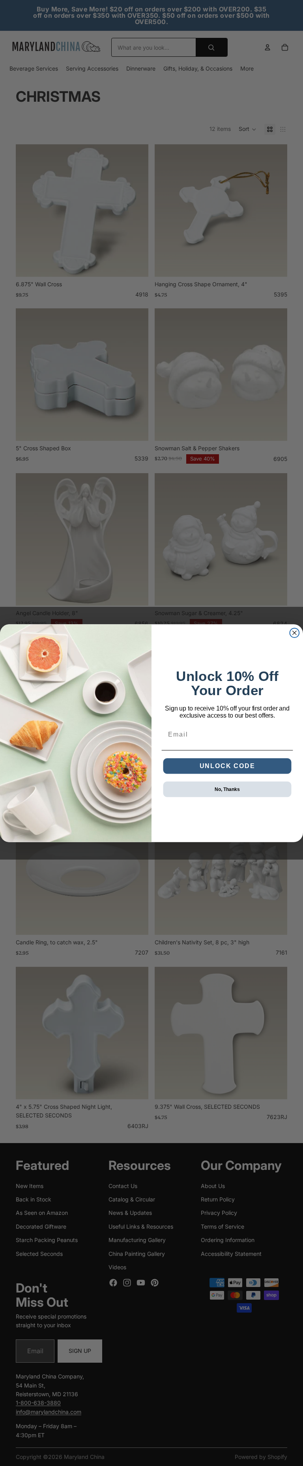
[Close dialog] (294, 633)
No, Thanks (227, 789)
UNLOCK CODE (227, 765)
